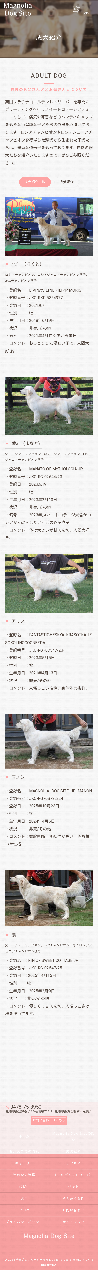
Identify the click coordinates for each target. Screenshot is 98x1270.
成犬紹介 (67, 182)
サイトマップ (73, 1222)
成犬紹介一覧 (34, 182)
